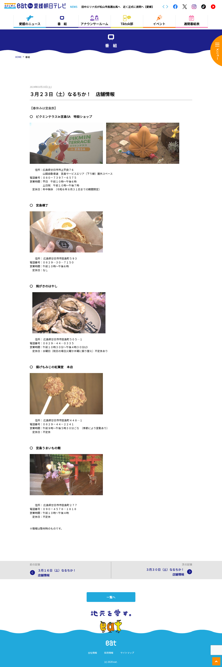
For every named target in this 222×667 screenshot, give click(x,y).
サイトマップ (127, 652)
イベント (159, 23)
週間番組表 (191, 23)
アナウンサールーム (94, 23)
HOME (18, 57)
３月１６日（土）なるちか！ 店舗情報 (58, 572)
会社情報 (92, 652)
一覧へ (111, 597)
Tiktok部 (127, 23)
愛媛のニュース (29, 23)
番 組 (62, 23)
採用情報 (108, 652)
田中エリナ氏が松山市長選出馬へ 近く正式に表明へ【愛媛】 (117, 7)
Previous (163, 6)
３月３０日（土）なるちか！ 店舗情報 (166, 571)
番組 (27, 57)
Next (167, 6)
